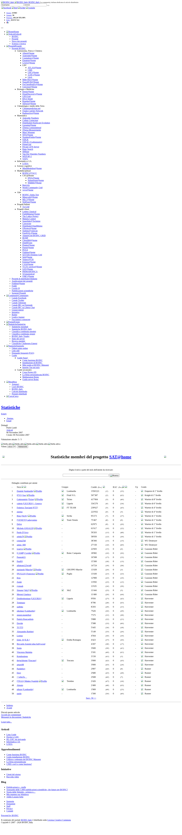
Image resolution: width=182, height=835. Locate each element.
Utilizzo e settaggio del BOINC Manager (23, 759)
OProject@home (29, 228)
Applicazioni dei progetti (22, 281)
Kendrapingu (22, 656)
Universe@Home (29, 87)
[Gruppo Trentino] (63, 681)
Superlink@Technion (31, 221)
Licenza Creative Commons (59, 820)
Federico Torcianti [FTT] (27, 508)
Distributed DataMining (32, 226)
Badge (14, 315)
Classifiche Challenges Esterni (24, 343)
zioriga (20, 512)
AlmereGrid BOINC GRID (34, 235)
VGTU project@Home (32, 267)
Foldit (14, 286)
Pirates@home (28, 245)
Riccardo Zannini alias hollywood (31, 644)
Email (8, 421)
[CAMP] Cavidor (24, 553)
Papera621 (21, 557)
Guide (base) (22, 358)
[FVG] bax (21, 495)
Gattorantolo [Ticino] (26, 499)
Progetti (15, 39)
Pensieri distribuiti (19, 394)
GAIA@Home (28, 63)
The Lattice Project (30, 216)
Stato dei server (18, 339)
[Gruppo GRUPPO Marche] (63, 570)
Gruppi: (9, 15)
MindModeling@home (32, 168)
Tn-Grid (25, 207)
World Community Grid (32, 187)
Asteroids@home (29, 56)
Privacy (9, 808)
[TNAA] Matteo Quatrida (28, 681)
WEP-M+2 (27, 156)
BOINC (15, 36)
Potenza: (9, 18)
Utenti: (8, 13)
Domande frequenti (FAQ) (23, 353)
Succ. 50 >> (91, 698)
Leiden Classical (29, 211)
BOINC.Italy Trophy (20, 336)
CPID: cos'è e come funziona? (19, 764)
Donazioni (10, 804)
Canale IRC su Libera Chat (23, 307)
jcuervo (20, 549)
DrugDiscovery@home (32, 94)
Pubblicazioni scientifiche (22, 291)
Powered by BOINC (10, 815)
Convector (26, 223)
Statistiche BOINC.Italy (22, 329)
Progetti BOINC (19, 48)
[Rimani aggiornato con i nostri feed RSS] (30, 8)
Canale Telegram (19, 303)
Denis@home (28, 91)
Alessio (20, 685)
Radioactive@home (30, 113)
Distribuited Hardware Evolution (36, 123)
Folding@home (18, 283)
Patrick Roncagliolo (25, 619)
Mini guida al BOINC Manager (35, 365)
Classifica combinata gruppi (23, 334)
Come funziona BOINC (32, 360)
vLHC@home (34, 75)
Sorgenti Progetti (19, 293)
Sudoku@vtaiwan (30, 231)
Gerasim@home (29, 125)
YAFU (25, 159)
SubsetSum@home (36, 180)
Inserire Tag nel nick (31, 367)
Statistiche (10, 407)
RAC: (8, 20)
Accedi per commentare (11, 715)
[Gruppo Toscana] (63, 660)
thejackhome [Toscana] (26, 660)
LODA (25, 163)
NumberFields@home (31, 137)
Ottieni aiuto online (20, 348)
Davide (20, 623)
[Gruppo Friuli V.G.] (63, 495)
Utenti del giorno (13, 774)
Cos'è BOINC (18, 387)
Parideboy (21, 669)
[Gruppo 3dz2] (63, 590)
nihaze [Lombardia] (25, 689)
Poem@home (28, 247)
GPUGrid (26, 96)
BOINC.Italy (17, 389)
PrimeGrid (26, 144)
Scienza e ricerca (19, 44)
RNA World (27, 99)
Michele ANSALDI (25, 528)
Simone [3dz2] (23, 590)
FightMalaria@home (31, 214)
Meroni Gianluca (24, 594)
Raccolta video (12, 777)
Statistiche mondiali (20, 327)
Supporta (10, 801)
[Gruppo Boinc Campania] (63, 553)
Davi (19, 673)
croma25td (21, 541)
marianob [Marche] (25, 569)
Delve (19, 524)
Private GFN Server (30, 147)
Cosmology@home (30, 58)
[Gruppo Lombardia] (63, 491)
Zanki (19, 582)
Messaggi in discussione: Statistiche (16, 717)
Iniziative (15, 312)
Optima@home (28, 252)
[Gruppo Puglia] (63, 574)
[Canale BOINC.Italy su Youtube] (15, 8)
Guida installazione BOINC (18, 757)
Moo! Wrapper (28, 132)
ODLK (25, 139)
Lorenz (20, 636)
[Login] (48, 5)
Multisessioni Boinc (30, 377)
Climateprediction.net (31, 108)
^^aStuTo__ (22, 677)
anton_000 (21, 545)
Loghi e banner (18, 317)
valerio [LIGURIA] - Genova (29, 503)
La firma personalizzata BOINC (35, 375)
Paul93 (20, 561)
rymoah (20, 586)
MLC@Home (28, 199)
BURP (25, 238)
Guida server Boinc (30, 379)
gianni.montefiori (24, 615)
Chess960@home (29, 240)
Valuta (3, 446)
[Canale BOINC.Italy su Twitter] (22, 8)
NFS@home (27, 135)
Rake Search (27, 149)
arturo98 (20, 664)
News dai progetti (19, 41)
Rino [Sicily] (22, 516)
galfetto (20, 607)
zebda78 (20, 536)
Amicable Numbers (30, 118)
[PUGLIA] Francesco (26, 574)
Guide (14, 355)
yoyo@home (27, 190)
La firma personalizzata (16, 762)
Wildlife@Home (35, 183)
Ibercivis (26, 185)
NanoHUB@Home (30, 82)
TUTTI (20, 627)
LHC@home (33, 72)
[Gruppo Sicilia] (63, 516)
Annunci (15, 384)
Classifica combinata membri (24, 331)
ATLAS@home (34, 67)
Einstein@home (29, 60)
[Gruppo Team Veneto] (63, 520)
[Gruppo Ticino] (63, 499)
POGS (25, 250)
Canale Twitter (18, 300)
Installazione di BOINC (32, 363)
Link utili (15, 351)
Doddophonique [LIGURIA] (29, 598)
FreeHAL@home (29, 233)
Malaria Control (29, 219)
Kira (19, 578)
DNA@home (33, 178)
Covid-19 (16, 288)
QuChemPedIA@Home (32, 84)
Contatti (9, 811)
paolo (19, 693)
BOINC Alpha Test (30, 195)
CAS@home (27, 264)
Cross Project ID (29, 372)
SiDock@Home (29, 103)
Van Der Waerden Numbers (34, 154)
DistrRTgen (27, 243)
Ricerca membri (18, 341)
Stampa (10, 418)
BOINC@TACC (29, 173)
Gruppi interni (18, 310)
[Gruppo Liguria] (63, 504)
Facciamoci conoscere (21, 319)
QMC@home (28, 276)
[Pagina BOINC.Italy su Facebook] (6, 8)
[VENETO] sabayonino (27, 520)
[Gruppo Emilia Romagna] (63, 640)
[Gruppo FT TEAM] (63, 508)
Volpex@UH (28, 259)
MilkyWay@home (30, 79)
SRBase (25, 151)
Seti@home (27, 257)
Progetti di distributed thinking (24, 279)
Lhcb (30, 77)
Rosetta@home (28, 101)
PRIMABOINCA (30, 271)
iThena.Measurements (31, 130)
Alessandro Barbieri (25, 631)
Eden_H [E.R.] (23, 640)
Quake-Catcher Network (32, 111)
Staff (8, 806)
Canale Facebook (19, 298)
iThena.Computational (31, 127)
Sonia (19, 648)
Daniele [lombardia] (25, 491)
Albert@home (28, 53)
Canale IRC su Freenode (22, 305)
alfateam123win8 (24, 565)
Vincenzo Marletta (24, 652)
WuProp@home (29, 202)
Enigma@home (29, 262)
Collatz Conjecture (30, 120)
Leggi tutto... (6, 722)
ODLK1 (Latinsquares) (32, 142)
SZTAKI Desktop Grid (32, 255)
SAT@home (27, 269)
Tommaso (21, 603)
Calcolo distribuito (19, 391)
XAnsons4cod (28, 274)
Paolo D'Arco (22, 532)
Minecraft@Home (30, 197)
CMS (30, 70)
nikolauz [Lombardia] (26, 611)
